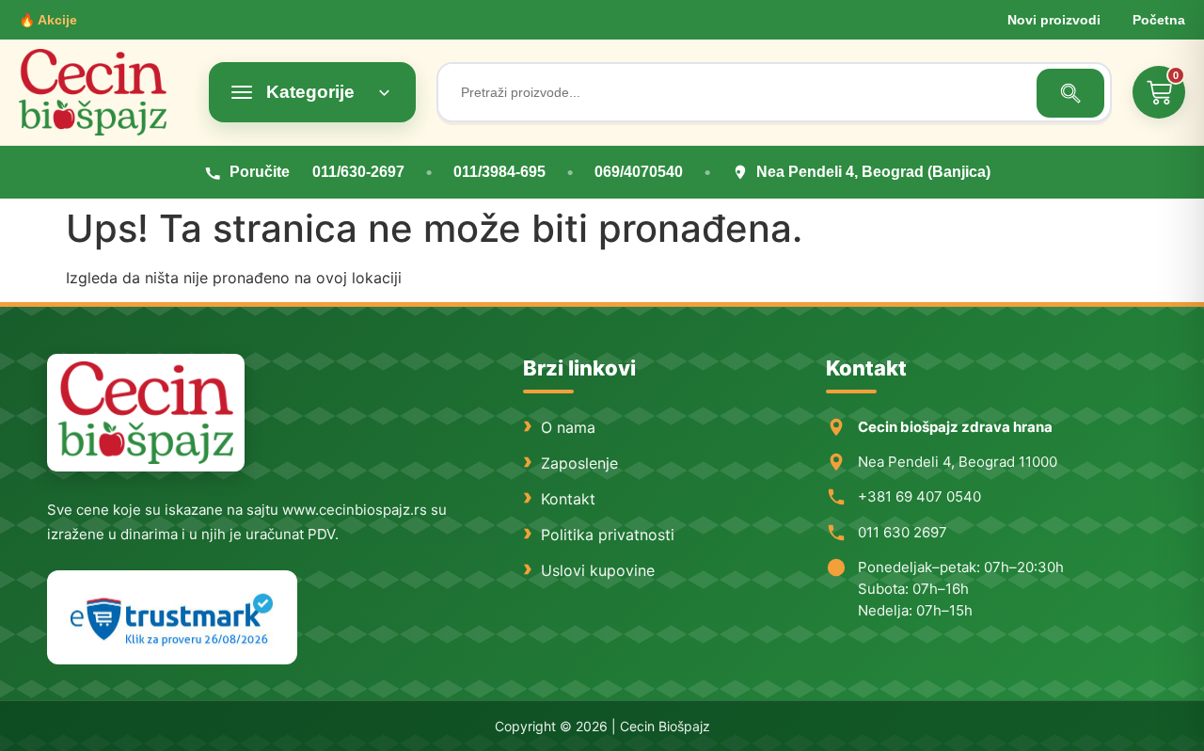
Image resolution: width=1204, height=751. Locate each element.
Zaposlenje (579, 463)
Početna (1159, 19)
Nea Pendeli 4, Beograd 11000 (957, 462)
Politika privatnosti (607, 534)
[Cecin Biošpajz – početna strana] (146, 412)
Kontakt (568, 498)
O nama (568, 427)
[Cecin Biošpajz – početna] (103, 92)
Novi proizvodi (1054, 19)
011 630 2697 (902, 532)
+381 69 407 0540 (919, 496)
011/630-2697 (358, 172)
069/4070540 (638, 172)
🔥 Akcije (48, 19)
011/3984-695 (499, 172)
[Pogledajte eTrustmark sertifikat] (172, 617)
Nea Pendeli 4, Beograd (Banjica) (873, 172)
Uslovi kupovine (598, 570)
